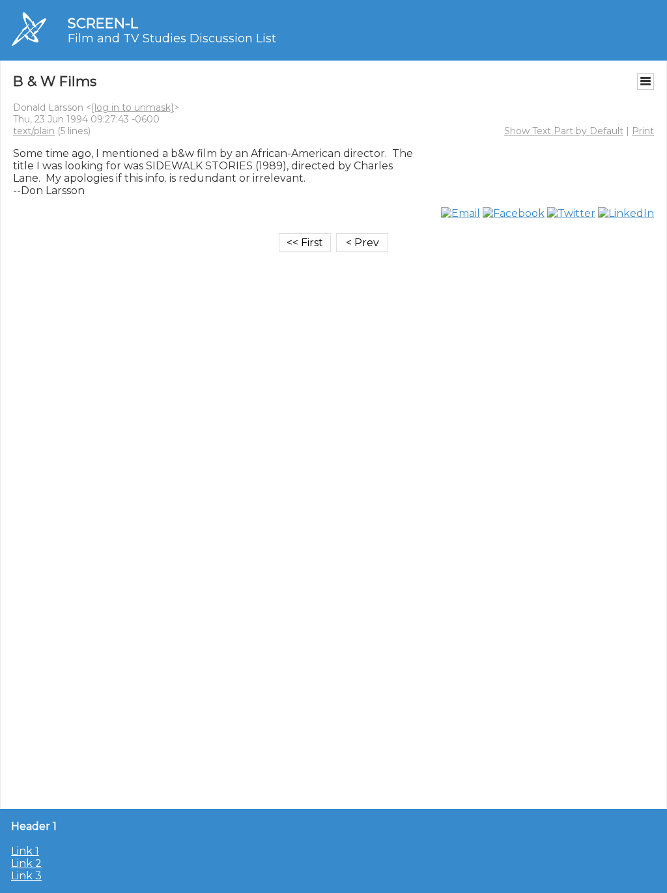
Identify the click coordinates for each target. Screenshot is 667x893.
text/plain (34, 131)
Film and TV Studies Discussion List (172, 38)
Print (643, 131)
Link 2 (26, 863)
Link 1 (25, 851)
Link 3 (26, 876)
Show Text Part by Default (563, 131)
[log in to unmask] (132, 107)
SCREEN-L (103, 23)
